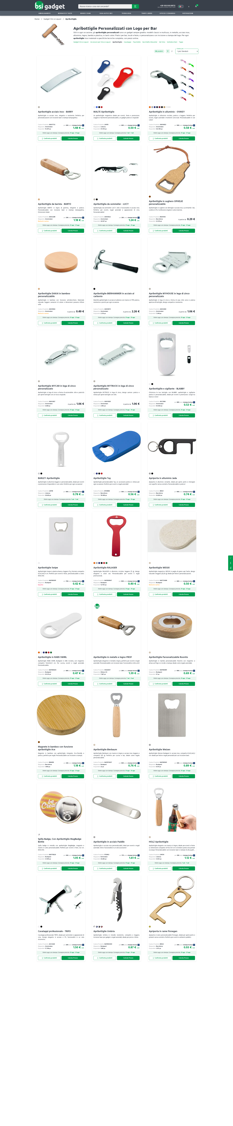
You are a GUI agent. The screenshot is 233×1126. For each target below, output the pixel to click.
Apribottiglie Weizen (159, 749)
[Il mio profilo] (188, 6)
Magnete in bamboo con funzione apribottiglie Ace (55, 748)
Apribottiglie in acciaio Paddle (109, 842)
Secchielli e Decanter (149, 42)
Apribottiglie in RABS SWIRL (52, 657)
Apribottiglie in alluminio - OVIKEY (167, 112)
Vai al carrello (197, 5)
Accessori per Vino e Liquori (100, 42)
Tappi (181, 42)
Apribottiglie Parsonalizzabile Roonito (168, 657)
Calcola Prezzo (73, 138)
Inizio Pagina (230, 568)
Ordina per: (180, 48)
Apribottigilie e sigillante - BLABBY (167, 389)
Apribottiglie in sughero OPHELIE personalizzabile (166, 202)
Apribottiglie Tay (102, 478)
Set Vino (162, 42)
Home (37, 19)
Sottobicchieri (172, 42)
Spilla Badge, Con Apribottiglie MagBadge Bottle (59, 840)
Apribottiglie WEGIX (159, 568)
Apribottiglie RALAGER (105, 568)
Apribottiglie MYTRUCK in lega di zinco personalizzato (113, 387)
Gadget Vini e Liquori (52, 19)
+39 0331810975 (167, 5)
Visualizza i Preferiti (230, 557)
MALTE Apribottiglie (103, 112)
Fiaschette (137, 42)
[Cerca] (135, 6)
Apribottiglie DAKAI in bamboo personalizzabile (54, 295)
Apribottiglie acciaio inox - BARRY (55, 112)
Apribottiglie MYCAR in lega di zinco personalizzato (57, 387)
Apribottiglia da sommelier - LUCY (111, 204)
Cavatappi (127, 42)
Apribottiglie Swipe (48, 568)
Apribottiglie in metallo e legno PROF (112, 657)
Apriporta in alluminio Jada (163, 478)
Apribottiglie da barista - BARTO (54, 204)
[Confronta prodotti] (49, 138)
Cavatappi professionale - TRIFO (54, 931)
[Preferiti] (82, 59)
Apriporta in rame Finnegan (163, 931)
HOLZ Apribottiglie (158, 842)
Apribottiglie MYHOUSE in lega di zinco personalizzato (169, 295)
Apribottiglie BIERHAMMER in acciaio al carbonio (113, 295)
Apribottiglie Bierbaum (105, 749)
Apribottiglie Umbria (104, 931)
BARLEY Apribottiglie (49, 478)
